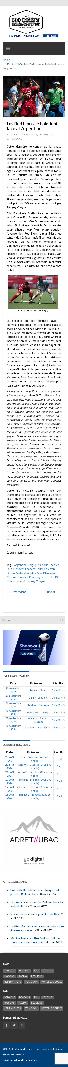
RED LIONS (14, 64)
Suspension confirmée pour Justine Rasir (35, 914)
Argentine (20, 565)
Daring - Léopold (38, 697)
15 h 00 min (58, 690)
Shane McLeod (16, 581)
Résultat (58, 683)
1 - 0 (59, 788)
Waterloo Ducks (52, 982)
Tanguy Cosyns (35, 581)
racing (23, 976)
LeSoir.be (58, 1049)
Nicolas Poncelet (17, 577)
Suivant (51, 592)
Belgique (33, 565)
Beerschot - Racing (37, 712)
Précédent (19, 592)
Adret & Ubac (31, 1060)
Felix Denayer (15, 568)
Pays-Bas (9, 976)
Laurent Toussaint (22, 134)
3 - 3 (59, 759)
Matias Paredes (26, 573)
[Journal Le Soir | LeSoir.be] (19, 3)
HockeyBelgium (24, 1049)
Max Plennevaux (47, 573)
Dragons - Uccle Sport (38, 727)
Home (6, 59)
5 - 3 (59, 781)
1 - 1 (59, 766)
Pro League (36, 577)
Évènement (38, 683)
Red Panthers (12, 982)
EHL (36, 970)
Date (13, 683)
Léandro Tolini (34, 568)
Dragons (24, 970)
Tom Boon (31, 982)
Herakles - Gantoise (38, 705)
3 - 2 (59, 796)
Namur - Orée (38, 690)
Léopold (47, 970)
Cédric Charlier (49, 565)
